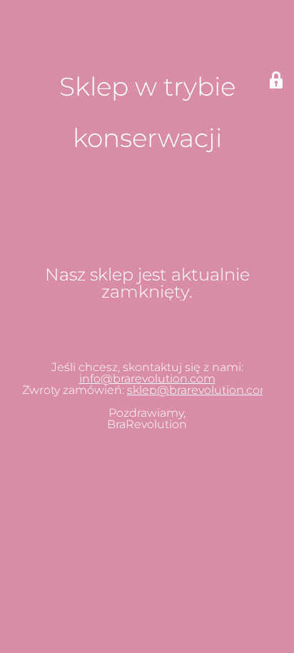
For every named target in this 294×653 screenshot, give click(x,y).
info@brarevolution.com (147, 378)
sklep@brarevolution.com (199, 390)
